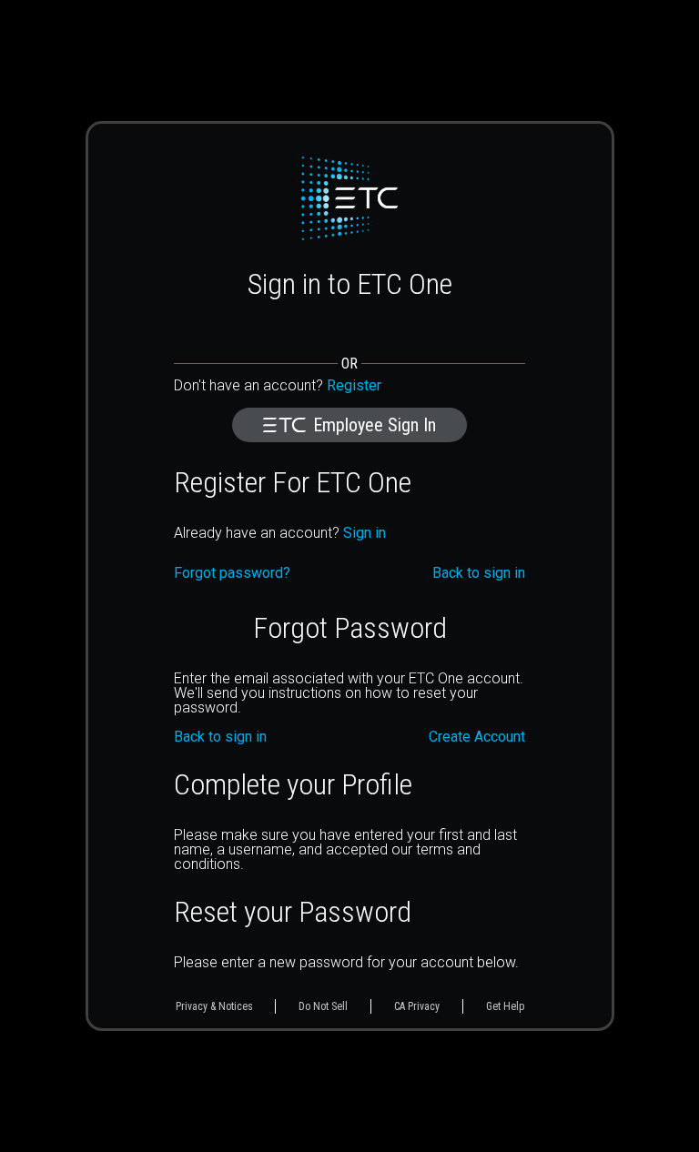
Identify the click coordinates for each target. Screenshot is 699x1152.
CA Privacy (417, 1006)
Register (354, 385)
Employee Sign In (374, 425)
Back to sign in (220, 737)
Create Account (477, 737)
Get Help (505, 1006)
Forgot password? (232, 573)
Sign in (364, 532)
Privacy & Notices (214, 1006)
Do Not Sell (323, 1006)
